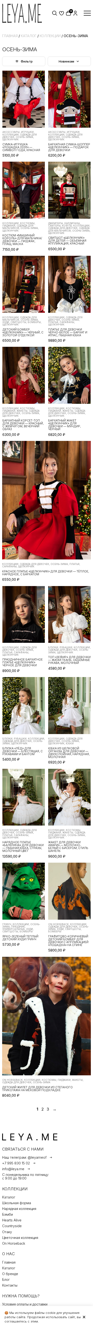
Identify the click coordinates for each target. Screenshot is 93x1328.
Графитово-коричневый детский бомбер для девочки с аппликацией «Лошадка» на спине (68, 940)
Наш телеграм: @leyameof (24, 1157)
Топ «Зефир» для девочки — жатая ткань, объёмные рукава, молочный (69, 660)
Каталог (28, 36)
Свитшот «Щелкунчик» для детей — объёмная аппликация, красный (67, 240)
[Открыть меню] (87, 13)
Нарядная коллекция (19, 1209)
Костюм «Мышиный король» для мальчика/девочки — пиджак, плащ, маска (22, 239)
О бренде (10, 1274)
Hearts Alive (11, 1220)
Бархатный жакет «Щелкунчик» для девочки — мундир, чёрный (64, 425)
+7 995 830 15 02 (16, 1163)
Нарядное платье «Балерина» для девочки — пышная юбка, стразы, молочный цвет (23, 846)
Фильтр (27, 61)
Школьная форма (16, 1203)
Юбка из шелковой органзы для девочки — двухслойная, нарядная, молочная (69, 752)
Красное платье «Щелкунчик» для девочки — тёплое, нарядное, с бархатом (45, 573)
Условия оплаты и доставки (24, 1304)
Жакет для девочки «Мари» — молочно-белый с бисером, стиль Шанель (68, 846)
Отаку (7, 1232)
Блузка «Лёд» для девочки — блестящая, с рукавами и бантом (22, 751)
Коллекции (50, 36)
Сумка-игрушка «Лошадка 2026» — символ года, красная (21, 147)
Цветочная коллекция (20, 1238)
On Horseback (13, 1243)
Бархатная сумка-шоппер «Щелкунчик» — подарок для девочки (69, 147)
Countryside (12, 1226)
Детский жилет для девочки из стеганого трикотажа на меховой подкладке (37, 1089)
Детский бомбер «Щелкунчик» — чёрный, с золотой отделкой (22, 332)
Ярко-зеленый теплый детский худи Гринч (20, 938)
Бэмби (7, 1214)
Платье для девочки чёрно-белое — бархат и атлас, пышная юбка (67, 332)
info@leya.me (13, 1169)
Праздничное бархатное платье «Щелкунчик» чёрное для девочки (22, 662)
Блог (6, 1280)
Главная (10, 36)
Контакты (9, 1285)
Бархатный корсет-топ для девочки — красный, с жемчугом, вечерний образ (23, 425)
